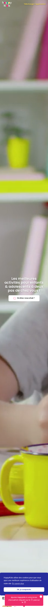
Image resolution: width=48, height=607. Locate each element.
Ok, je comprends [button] (24, 589)
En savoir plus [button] (18, 584)
